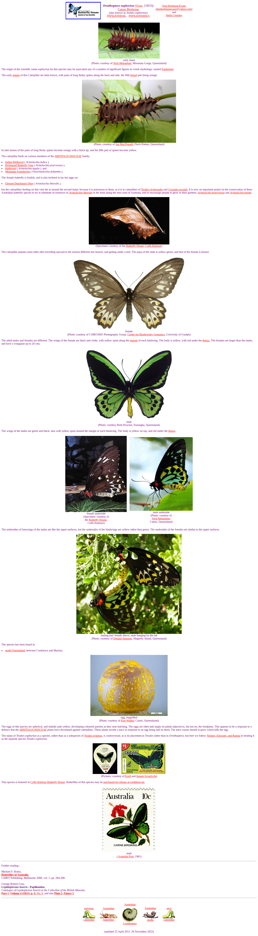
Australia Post (126, 856)
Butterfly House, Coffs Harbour (143, 245)
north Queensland (15, 650)
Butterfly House (98, 519)
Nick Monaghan (122, 63)
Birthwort (10, 168)
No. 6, (22, 893)
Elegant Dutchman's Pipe (19, 183)
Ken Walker (127, 720)
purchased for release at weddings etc (124, 782)
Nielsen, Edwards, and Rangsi (223, 735)
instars (16, 75)
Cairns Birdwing (128, 9)
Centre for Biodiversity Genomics (146, 334)
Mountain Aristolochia (17, 171)
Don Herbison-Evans (174, 5)
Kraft (128, 776)
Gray (139, 5)
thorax (206, 340)
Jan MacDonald (124, 144)
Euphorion (167, 69)
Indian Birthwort (14, 162)
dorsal (133, 75)
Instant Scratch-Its (146, 776)
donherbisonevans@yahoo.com (174, 9)
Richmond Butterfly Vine (19, 165)
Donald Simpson (122, 638)
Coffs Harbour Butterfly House (47, 782)
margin (134, 340)
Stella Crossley (174, 15)
